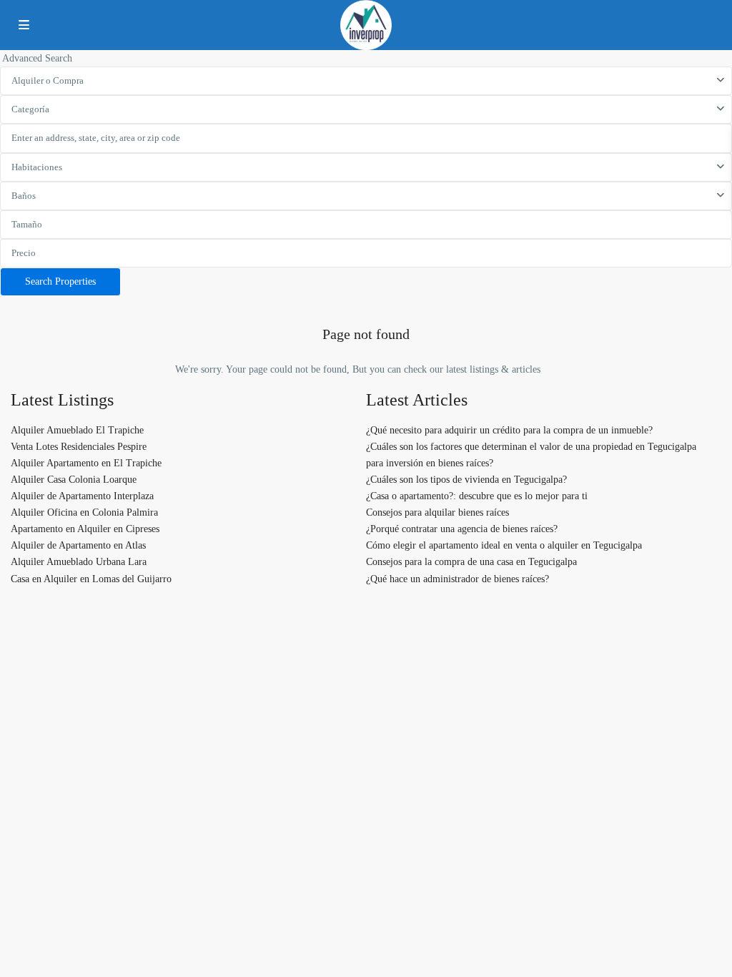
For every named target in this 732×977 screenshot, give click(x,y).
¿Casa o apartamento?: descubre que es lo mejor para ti (477, 496)
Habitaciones (36, 167)
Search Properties (60, 281)
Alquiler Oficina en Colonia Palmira (84, 512)
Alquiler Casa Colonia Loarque (74, 479)
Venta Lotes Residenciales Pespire (79, 446)
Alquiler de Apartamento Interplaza (82, 496)
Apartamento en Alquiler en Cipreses (85, 529)
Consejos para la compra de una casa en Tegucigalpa (471, 561)
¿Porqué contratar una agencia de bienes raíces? (462, 529)
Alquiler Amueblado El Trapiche (77, 430)
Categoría (30, 109)
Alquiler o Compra (47, 80)
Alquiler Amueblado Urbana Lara (79, 561)
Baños (23, 195)
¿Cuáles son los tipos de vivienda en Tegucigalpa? (466, 479)
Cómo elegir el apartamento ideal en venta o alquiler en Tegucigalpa (504, 545)
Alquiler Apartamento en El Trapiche (86, 463)
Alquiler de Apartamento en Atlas (78, 545)
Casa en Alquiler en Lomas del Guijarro (91, 579)
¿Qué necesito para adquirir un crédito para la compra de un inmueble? (509, 430)
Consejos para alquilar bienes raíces (437, 512)
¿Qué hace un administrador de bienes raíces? (457, 579)
